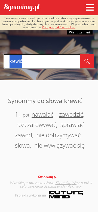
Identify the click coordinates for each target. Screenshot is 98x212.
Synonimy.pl (22, 7)
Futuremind (66, 194)
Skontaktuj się (66, 182)
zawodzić (71, 114)
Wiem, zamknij (80, 32)
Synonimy (49, 177)
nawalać (42, 114)
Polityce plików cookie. (58, 27)
